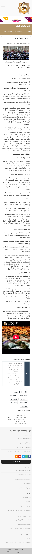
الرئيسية (22, 549)
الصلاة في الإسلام (17, 374)
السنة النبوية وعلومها (24, 524)
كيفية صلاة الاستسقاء (20, 423)
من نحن (16, 549)
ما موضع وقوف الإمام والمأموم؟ (17, 419)
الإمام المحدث (9, 368)
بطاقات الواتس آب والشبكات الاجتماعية (19, 452)
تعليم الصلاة (18, 378)
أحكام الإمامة (13, 363)
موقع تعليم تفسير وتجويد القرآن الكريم (19, 510)
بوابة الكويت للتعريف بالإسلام (22, 443)
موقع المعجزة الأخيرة (25, 488)
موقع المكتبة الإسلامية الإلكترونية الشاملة (18, 542)
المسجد (8, 376)
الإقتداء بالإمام (18, 368)
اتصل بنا (10, 549)
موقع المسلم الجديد (25, 502)
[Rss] (16, 456)
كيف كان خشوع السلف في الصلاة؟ (17, 417)
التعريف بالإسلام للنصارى (23, 470)
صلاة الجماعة (10, 378)
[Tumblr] (26, 456)
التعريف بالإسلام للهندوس (23, 479)
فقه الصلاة (19, 382)
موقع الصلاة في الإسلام (24, 506)
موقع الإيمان (27, 483)
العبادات (9, 374)
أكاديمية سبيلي (26, 497)
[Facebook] (29, 456)
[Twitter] (23, 456)
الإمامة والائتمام (17, 370)
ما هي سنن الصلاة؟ (21, 421)
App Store (15, 462)
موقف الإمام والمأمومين (15, 384)
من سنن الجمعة (22, 415)
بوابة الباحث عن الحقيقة (24, 447)
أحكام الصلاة (18, 366)
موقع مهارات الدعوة (25, 538)
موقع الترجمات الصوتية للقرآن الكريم (20, 528)
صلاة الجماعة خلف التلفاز (15, 380)
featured (19, 363)
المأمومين (14, 376)
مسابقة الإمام (11, 382)
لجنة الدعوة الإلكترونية (24, 438)
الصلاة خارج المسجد (16, 372)
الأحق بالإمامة (10, 366)
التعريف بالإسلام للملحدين (23, 475)
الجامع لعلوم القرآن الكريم (23, 520)
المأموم (20, 376)
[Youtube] (19, 456)
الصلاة (11, 370)
